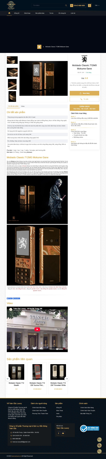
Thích (10, 298)
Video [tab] (23, 106)
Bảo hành (92, 109)
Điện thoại (27, 13)
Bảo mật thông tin (86, 413)
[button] (95, 5)
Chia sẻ (16, 298)
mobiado (24, 166)
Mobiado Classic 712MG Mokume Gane (57, 46)
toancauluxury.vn (16, 456)
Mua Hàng (77, 109)
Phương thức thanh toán (40, 413)
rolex (14, 288)
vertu (28, 287)
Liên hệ (73, 13)
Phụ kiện (59, 416)
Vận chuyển (84, 109)
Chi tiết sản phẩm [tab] (13, 106)
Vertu (57, 413)
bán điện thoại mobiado (59, 287)
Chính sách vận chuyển (39, 410)
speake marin (35, 288)
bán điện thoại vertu (35, 287)
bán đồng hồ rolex (21, 288)
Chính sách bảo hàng (38, 407)
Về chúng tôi (62, 13)
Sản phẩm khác (39, 13)
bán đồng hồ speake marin (49, 288)
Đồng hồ (16, 13)
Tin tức (51, 13)
